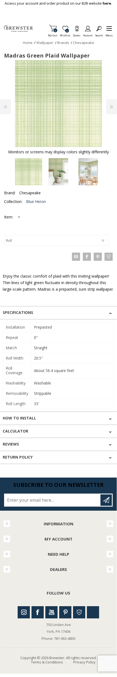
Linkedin (93, 612)
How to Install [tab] (19, 418)
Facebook (37, 612)
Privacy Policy (84, 662)
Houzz (79, 612)
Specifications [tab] (18, 312)
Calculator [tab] (15, 431)
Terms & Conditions (47, 662)
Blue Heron (36, 201)
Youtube (51, 612)
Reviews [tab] (11, 444)
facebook (87, 257)
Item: (9, 217)
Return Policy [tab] (18, 457)
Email (76, 257)
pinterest (98, 257)
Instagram (24, 612)
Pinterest (65, 612)
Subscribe (106, 500)
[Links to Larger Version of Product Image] (58, 103)
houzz (109, 257)
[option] (28, 171)
